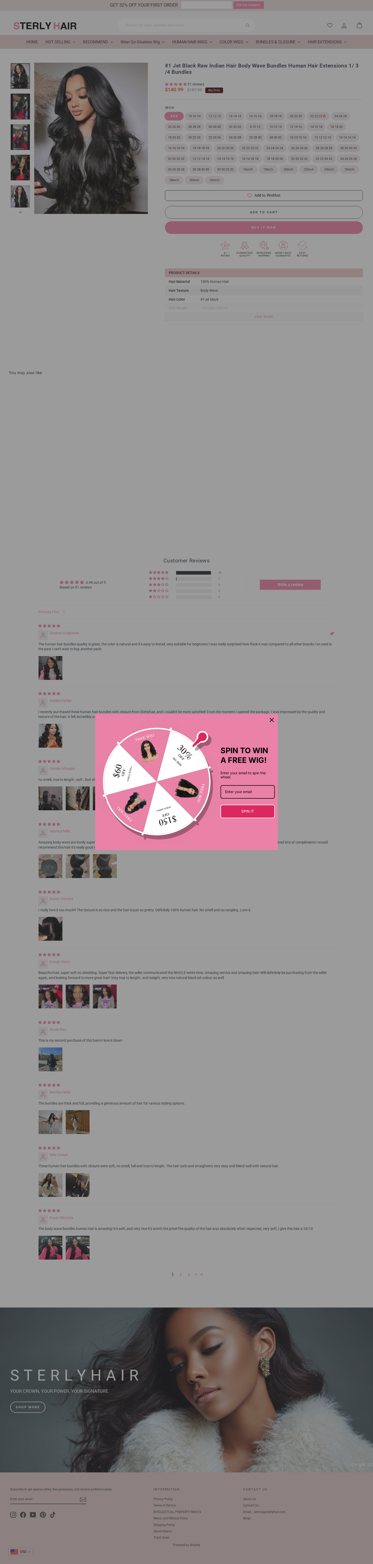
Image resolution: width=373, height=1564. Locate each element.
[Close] (272, 720)
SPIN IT (247, 811)
